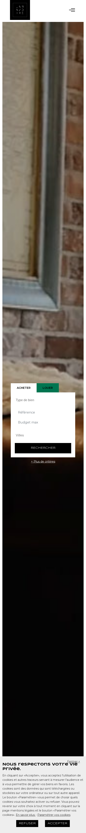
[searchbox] (43, 400)
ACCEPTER (57, 823)
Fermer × (73, 761)
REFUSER (27, 823)
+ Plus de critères (43, 461)
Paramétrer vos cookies (53, 815)
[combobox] (43, 400)
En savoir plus (26, 815)
